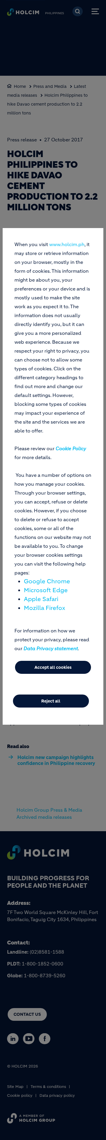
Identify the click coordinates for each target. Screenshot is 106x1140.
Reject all (50, 701)
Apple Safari (41, 599)
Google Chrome (47, 581)
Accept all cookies (53, 667)
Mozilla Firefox (44, 608)
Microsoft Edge (46, 590)
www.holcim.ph (67, 244)
